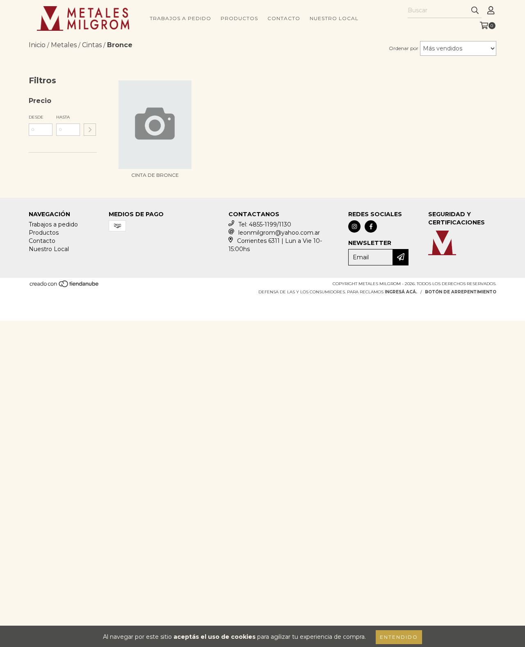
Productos (239, 18)
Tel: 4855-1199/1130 (264, 224)
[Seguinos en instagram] (354, 226)
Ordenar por (403, 48)
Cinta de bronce (155, 175)
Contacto (283, 18)
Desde (36, 117)
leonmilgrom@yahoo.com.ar (279, 232)
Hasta (63, 117)
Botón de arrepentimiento (460, 292)
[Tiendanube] (64, 286)
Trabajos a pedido (180, 18)
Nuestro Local (334, 18)
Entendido (399, 637)
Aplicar (90, 129)
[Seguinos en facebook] (371, 226)
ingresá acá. (401, 292)
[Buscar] (475, 10)
